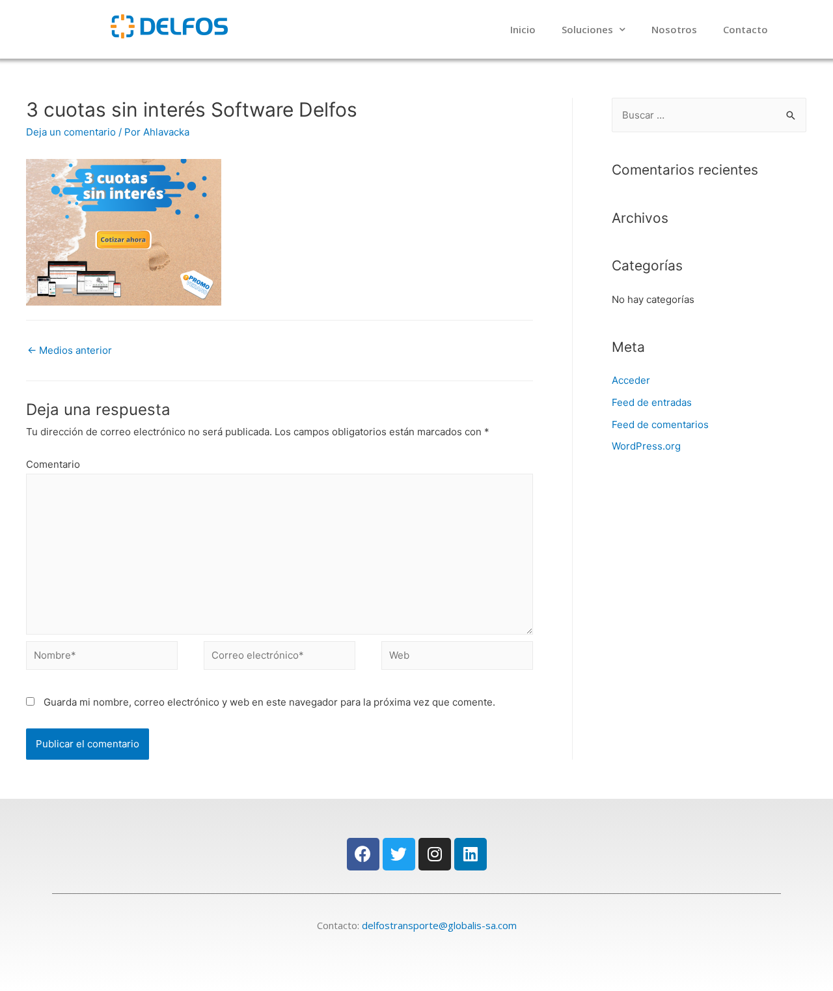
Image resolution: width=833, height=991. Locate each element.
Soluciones (587, 29)
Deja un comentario (71, 132)
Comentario (53, 464)
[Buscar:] (709, 115)
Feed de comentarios (660, 424)
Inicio (523, 29)
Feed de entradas (652, 402)
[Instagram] (434, 854)
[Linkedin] (470, 854)
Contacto (745, 29)
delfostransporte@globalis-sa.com (439, 925)
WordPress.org (646, 446)
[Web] (457, 658)
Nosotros (674, 29)
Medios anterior (69, 350)
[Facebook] (363, 854)
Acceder (631, 380)
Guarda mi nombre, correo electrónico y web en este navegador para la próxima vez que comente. (269, 702)
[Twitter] (399, 854)
